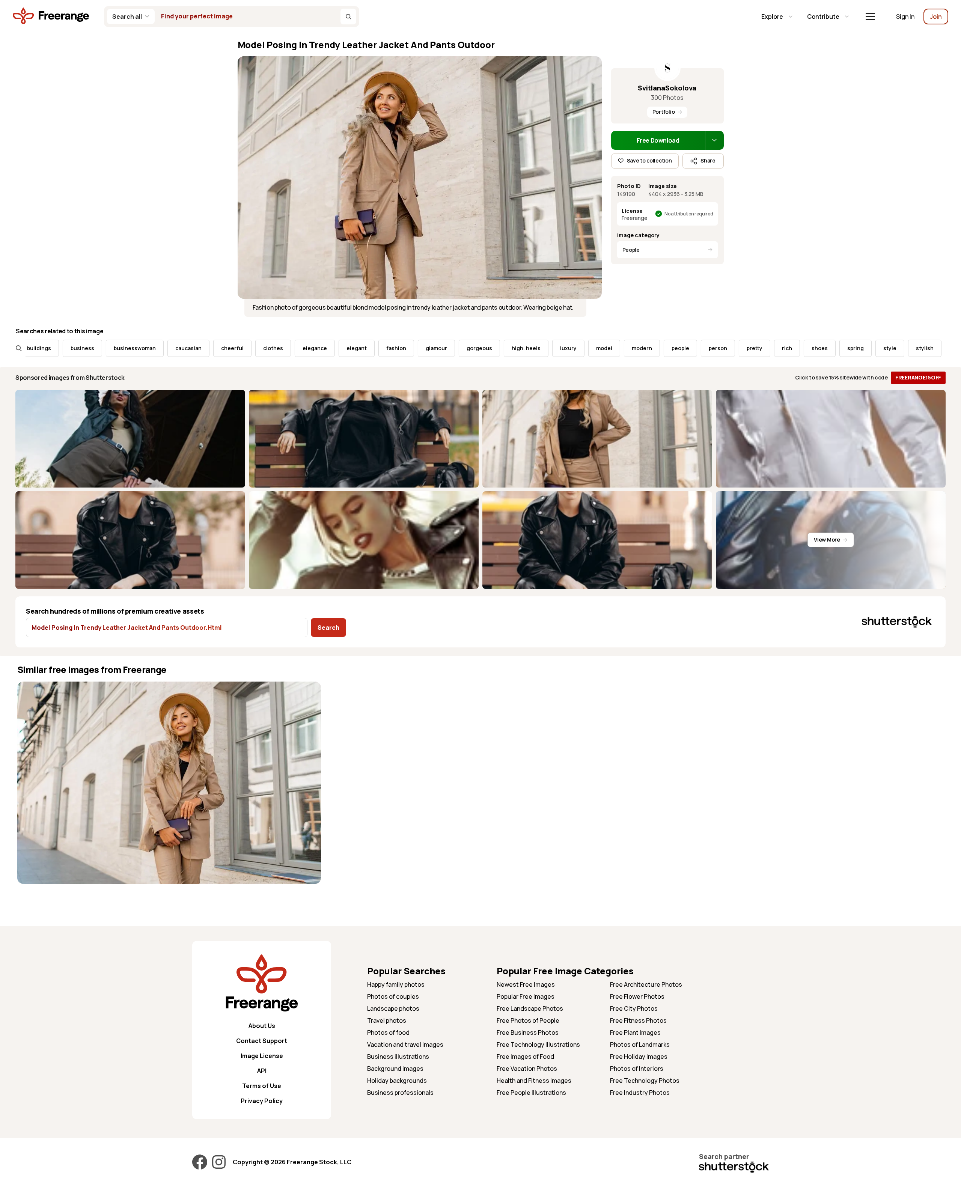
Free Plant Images (635, 1032)
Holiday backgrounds (397, 1080)
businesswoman (88, 348)
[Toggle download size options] (714, 140)
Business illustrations (398, 1056)
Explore (772, 16)
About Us (262, 1026)
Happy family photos (396, 984)
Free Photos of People (528, 1020)
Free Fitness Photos (638, 1020)
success (917, 348)
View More (827, 539)
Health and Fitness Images (534, 1080)
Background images (395, 1068)
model (558, 348)
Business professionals (400, 1092)
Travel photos (386, 1020)
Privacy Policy (262, 1101)
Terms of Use (261, 1086)
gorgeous (433, 348)
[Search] (348, 16)
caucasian (142, 348)
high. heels (479, 348)
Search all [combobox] (127, 16)
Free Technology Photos (644, 1080)
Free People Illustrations (531, 1092)
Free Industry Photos (640, 1092)
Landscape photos (393, 1008)
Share (707, 160)
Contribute (823, 16)
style (843, 348)
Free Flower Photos (637, 996)
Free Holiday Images (638, 1056)
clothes (226, 348)
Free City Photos (634, 1008)
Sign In (905, 16)
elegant (310, 348)
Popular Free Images (525, 996)
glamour (390, 348)
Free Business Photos (528, 1032)
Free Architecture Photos (646, 984)
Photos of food (388, 1032)
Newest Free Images (526, 984)
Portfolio (663, 111)
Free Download (658, 140)
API (262, 1071)
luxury (522, 348)
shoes (773, 348)
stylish (878, 348)
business (36, 348)
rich (740, 348)
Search (328, 627)
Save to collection (649, 160)
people (634, 348)
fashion (350, 348)
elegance (268, 348)
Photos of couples (393, 996)
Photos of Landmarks (640, 1044)
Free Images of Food (525, 1056)
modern (595, 348)
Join (936, 16)
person (671, 348)
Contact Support (261, 1041)
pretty (708, 348)
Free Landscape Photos (530, 1008)
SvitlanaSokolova (667, 87)
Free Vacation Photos (527, 1068)
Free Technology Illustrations (538, 1044)
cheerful (186, 348)
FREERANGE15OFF (918, 377)
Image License (262, 1056)
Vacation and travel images (405, 1044)
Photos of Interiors (636, 1068)
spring (809, 348)
